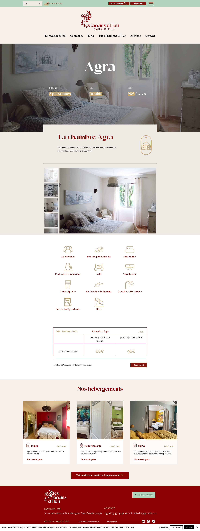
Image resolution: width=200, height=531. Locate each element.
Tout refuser (176, 527)
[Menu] (151, 3)
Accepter (189, 527)
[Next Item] (152, 200)
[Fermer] (197, 527)
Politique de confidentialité (124, 527)
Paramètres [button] (163, 527)
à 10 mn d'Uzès (55, 3)
